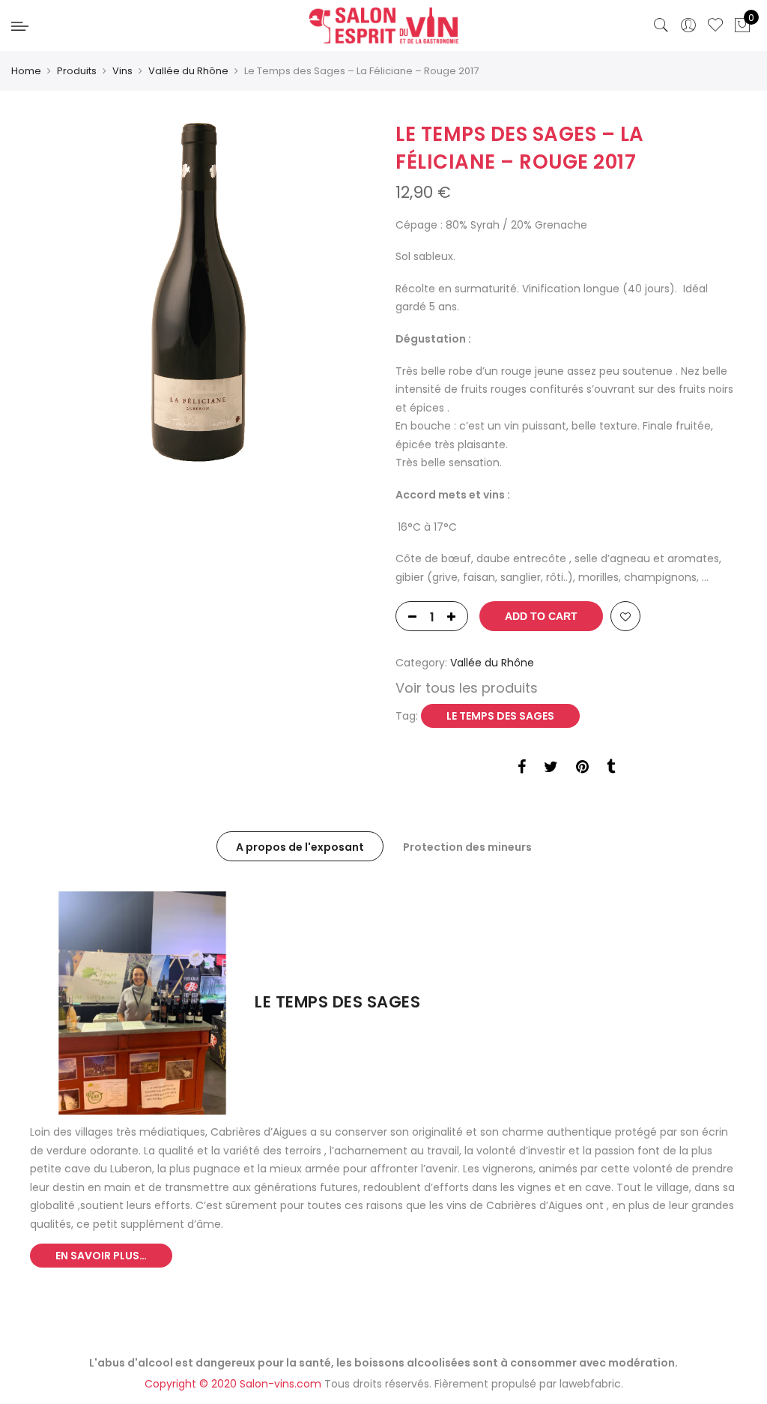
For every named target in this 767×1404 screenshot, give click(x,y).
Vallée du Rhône (188, 71)
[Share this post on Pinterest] (582, 769)
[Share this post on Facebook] (522, 769)
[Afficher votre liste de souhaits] (715, 25)
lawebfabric (590, 1383)
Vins (122, 71)
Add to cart (541, 616)
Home (26, 71)
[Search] (661, 25)
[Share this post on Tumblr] (611, 769)
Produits (77, 71)
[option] (201, 292)
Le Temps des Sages (500, 715)
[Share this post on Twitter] (551, 769)
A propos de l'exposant (300, 847)
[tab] (300, 846)
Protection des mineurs (467, 847)
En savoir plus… (101, 1255)
